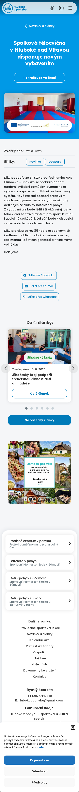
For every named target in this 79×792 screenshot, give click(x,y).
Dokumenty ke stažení (39, 670)
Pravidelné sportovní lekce (40, 628)
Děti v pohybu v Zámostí (28, 578)
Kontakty (40, 676)
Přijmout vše (39, 760)
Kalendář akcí (39, 640)
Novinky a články (39, 634)
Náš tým (40, 658)
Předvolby (39, 782)
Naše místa (39, 664)
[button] (73, 727)
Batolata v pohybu (24, 561)
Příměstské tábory (39, 646)
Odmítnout (39, 771)
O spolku (39, 652)
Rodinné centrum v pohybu (30, 541)
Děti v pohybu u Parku (27, 598)
